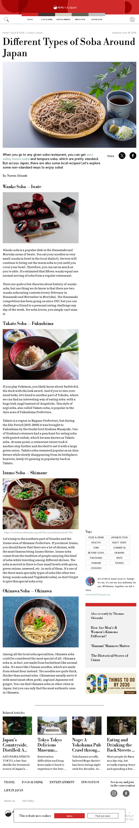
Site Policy (28, 800)
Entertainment (63, 20)
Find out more (103, 815)
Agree (69, 815)
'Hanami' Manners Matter (110, 646)
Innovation (80, 20)
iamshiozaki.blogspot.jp (97, 594)
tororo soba (20, 158)
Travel (30, 20)
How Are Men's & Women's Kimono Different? (104, 632)
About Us (9, 800)
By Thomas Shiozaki (15, 175)
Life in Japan (96, 20)
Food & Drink (46, 20)
